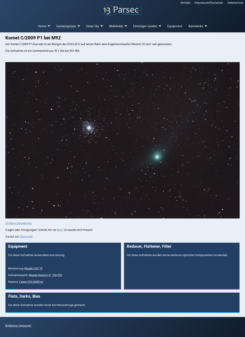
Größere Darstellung (18, 223)
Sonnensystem (66, 26)
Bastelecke (195, 26)
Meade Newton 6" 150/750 (45, 275)
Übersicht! (26, 236)
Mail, (60, 230)
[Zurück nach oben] (239, 330)
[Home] (48, 26)
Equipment (174, 26)
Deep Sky (92, 26)
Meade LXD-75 (33, 268)
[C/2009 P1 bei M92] (122, 140)
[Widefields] (125, 26)
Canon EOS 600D (31, 282)
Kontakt (185, 3)
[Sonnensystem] (78, 26)
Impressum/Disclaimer (208, 3)
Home (42, 26)
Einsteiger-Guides (145, 26)
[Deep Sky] (101, 26)
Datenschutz (235, 3)
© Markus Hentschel (18, 325)
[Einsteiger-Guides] (159, 26)
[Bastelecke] (205, 26)
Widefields (116, 26)
